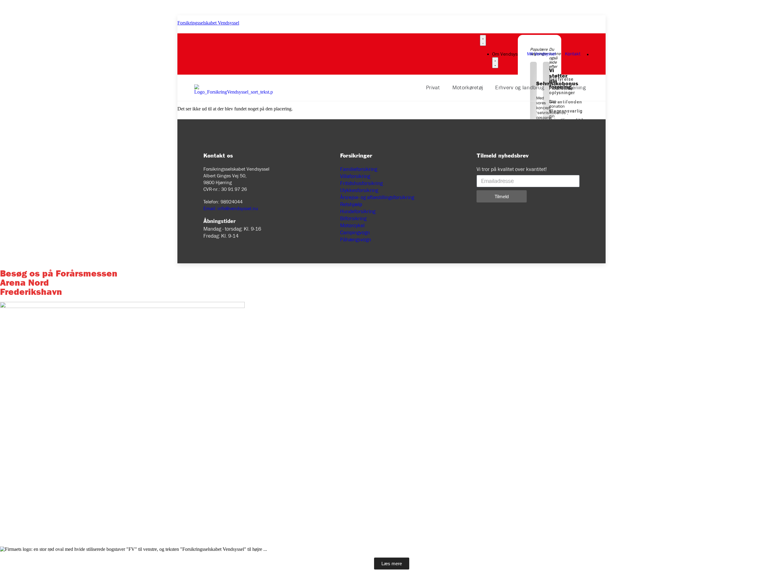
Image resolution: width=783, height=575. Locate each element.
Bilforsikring (353, 218)
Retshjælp (351, 204)
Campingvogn (355, 232)
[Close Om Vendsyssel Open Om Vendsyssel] (495, 62)
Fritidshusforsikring (361, 183)
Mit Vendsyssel (541, 54)
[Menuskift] (483, 40)
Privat (433, 87)
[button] (434, 88)
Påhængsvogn (355, 239)
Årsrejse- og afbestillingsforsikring (377, 197)
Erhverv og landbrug (519, 87)
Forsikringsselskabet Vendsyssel (208, 22)
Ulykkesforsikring (359, 190)
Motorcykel (352, 225)
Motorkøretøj (467, 87)
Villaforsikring (355, 176)
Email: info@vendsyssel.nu (230, 208)
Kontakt (573, 54)
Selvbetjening (569, 87)
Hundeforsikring (357, 211)
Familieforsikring (358, 169)
